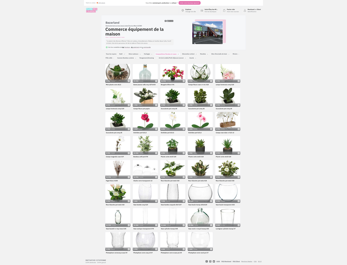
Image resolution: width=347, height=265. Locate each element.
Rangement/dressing (148, 58)
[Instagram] (210, 261)
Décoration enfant (189, 54)
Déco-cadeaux (135, 54)
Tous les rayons (111, 54)
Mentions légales (246, 261)
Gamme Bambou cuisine (126, 58)
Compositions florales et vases (167, 54)
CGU (255, 261)
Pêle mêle (110, 58)
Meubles (204, 54)
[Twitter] (214, 261)
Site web (170, 21)
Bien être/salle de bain (220, 54)
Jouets (192, 58)
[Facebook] (207, 261)
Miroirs (236, 54)
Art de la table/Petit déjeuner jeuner (172, 58)
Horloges (148, 54)
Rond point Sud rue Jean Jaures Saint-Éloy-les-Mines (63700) (124, 26)
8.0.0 (260, 261)
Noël (122, 54)
